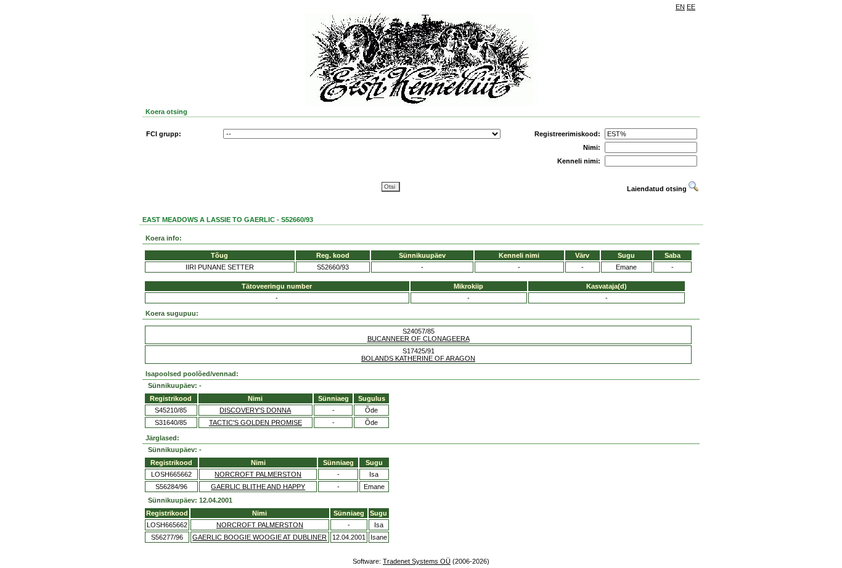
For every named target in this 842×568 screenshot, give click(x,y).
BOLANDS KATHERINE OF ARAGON (418, 358)
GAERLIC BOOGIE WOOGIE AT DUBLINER (259, 537)
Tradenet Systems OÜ (417, 561)
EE (691, 6)
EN (680, 6)
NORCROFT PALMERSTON (258, 474)
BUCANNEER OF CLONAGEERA (418, 338)
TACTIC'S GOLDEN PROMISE (255, 422)
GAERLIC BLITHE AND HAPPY (258, 486)
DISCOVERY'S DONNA (255, 410)
